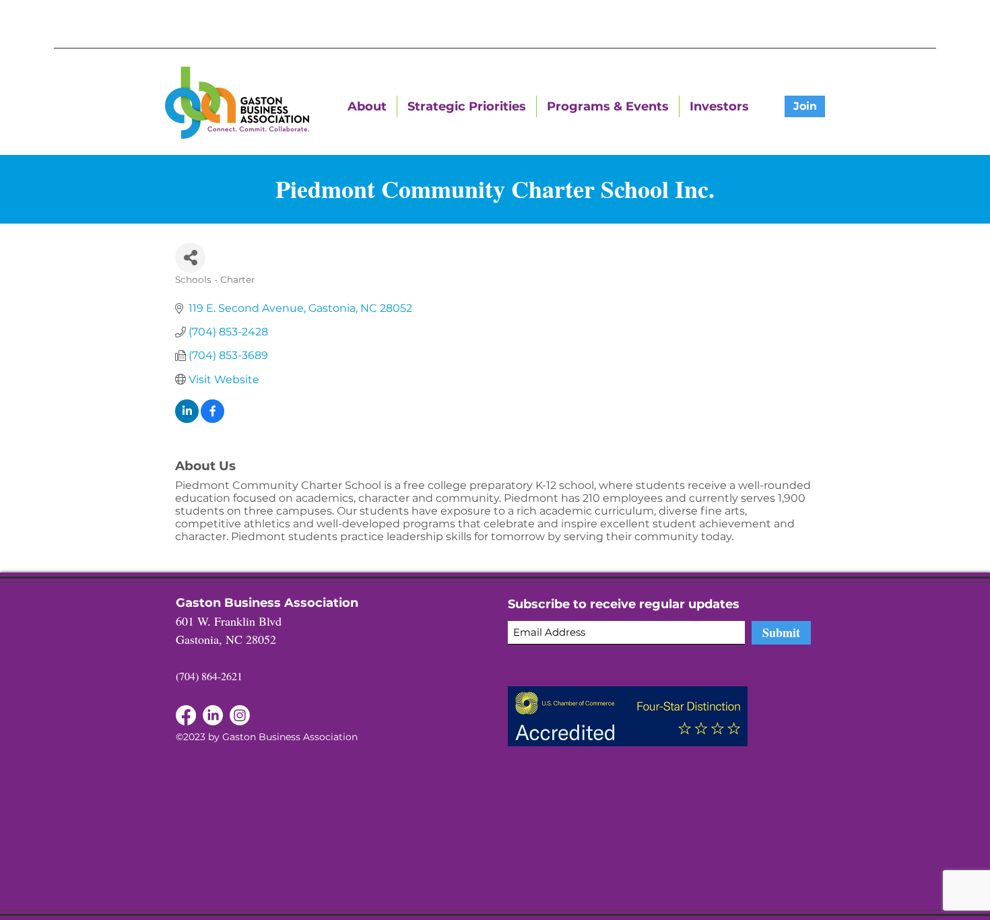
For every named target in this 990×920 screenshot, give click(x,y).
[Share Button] (190, 257)
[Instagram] (240, 715)
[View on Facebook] (212, 419)
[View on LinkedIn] (187, 419)
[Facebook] (213, 715)
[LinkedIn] (186, 715)
